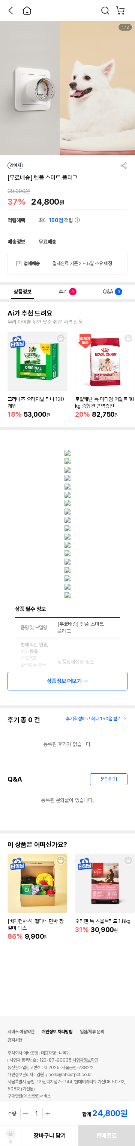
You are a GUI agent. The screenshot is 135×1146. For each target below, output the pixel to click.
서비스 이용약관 (21, 1031)
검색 (105, 10)
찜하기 (60, 338)
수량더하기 (47, 1113)
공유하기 (124, 165)
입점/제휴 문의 (92, 1031)
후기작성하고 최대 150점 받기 (94, 718)
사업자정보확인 (85, 1060)
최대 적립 (57, 220)
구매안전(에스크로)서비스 (29, 1096)
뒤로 (10, 10)
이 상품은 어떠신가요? (37, 844)
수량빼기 (26, 1113)
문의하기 (108, 779)
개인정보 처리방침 (57, 1031)
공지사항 (15, 1040)
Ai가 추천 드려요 (30, 313)
